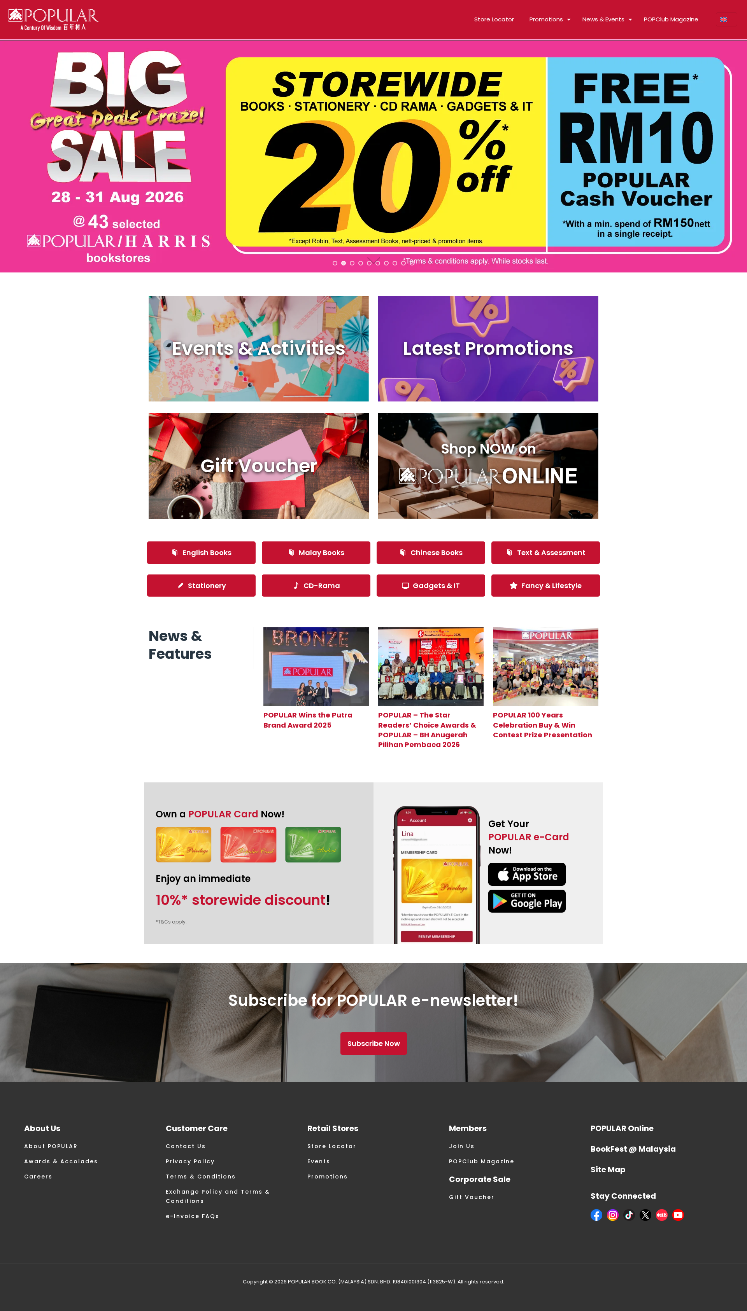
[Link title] (316, 666)
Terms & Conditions (201, 1176)
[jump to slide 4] (360, 263)
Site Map (608, 1169)
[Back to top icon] (709, 1295)
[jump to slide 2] (343, 263)
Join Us (462, 1146)
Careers (38, 1176)
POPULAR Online (622, 1128)
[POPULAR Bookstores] (53, 19)
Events (318, 1161)
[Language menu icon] (726, 19)
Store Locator (331, 1146)
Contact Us (186, 1146)
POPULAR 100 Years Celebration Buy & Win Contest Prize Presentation (542, 724)
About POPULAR (51, 1146)
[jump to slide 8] (395, 263)
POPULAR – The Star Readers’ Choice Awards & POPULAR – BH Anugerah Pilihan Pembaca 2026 (427, 729)
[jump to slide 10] (412, 263)
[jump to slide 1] (335, 263)
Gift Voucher (471, 1197)
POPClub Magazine (481, 1161)
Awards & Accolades (61, 1161)
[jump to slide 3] (352, 263)
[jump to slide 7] (386, 263)
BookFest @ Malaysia (633, 1148)
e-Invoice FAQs (192, 1216)
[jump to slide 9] (403, 263)
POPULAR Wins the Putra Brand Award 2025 (307, 720)
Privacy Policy (190, 1161)
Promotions (327, 1176)
